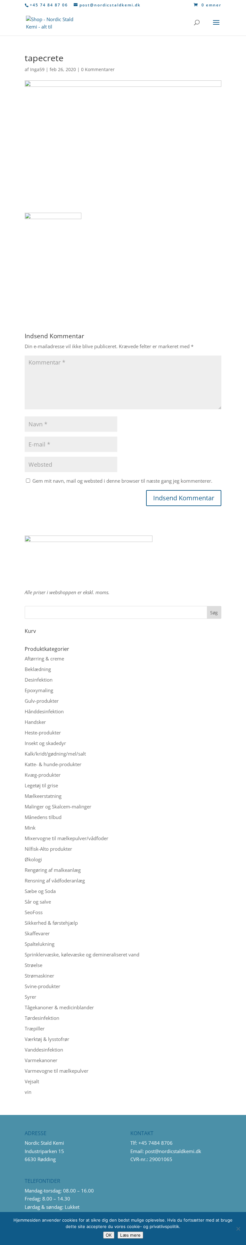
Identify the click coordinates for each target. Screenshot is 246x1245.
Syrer (30, 997)
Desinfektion (39, 679)
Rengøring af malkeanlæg (53, 870)
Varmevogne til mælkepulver (56, 1071)
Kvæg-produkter (43, 775)
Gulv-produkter (42, 701)
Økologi (33, 859)
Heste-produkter (43, 732)
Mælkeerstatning (43, 796)
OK (109, 1235)
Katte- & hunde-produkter (53, 764)
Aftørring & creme (44, 658)
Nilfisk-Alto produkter (48, 849)
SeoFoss (34, 912)
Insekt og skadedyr (45, 743)
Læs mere (130, 1235)
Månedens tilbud (43, 817)
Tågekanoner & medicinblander (59, 1007)
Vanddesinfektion (44, 1049)
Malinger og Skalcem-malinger (58, 806)
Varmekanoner (41, 1060)
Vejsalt (32, 1081)
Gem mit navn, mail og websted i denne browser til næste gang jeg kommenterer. (122, 481)
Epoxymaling (39, 690)
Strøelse (33, 965)
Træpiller (35, 1028)
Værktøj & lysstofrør (47, 1039)
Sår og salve (38, 901)
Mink (30, 827)
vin (28, 1092)
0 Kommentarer (98, 69)
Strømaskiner (39, 975)
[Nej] (238, 1228)
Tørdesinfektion (42, 1018)
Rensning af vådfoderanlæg (55, 880)
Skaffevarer (37, 933)
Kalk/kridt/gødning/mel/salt (55, 753)
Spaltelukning (39, 944)
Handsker (35, 722)
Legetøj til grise (41, 785)
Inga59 (37, 69)
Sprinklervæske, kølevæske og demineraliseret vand (82, 954)
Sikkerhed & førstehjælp (51, 923)
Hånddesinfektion (44, 711)
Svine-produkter (42, 986)
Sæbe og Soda (40, 891)
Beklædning (38, 669)
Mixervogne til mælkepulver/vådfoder (66, 838)
